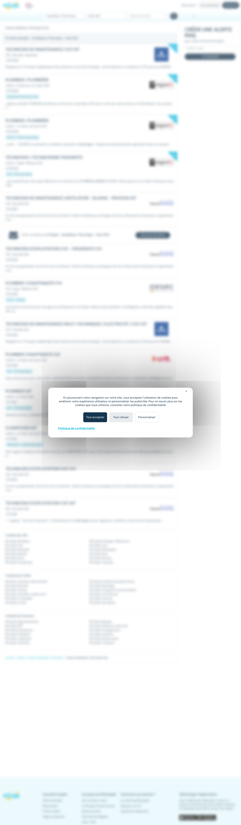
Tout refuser (121, 417)
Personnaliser (147, 417)
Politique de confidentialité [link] (76, 428)
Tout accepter (95, 417)
